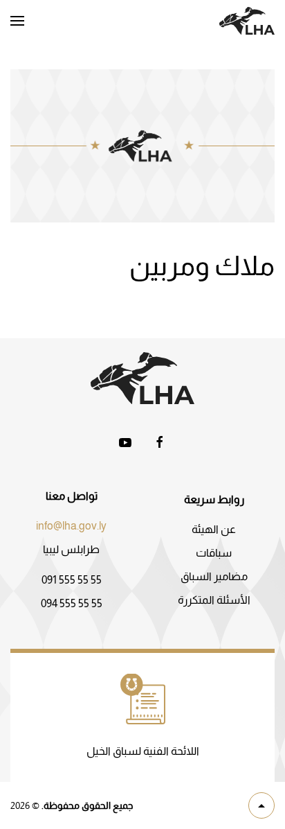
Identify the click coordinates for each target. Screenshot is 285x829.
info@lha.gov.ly (71, 526)
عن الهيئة (214, 529)
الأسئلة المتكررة (214, 600)
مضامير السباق (214, 576)
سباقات (214, 553)
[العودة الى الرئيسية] (247, 21)
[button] (17, 21)
